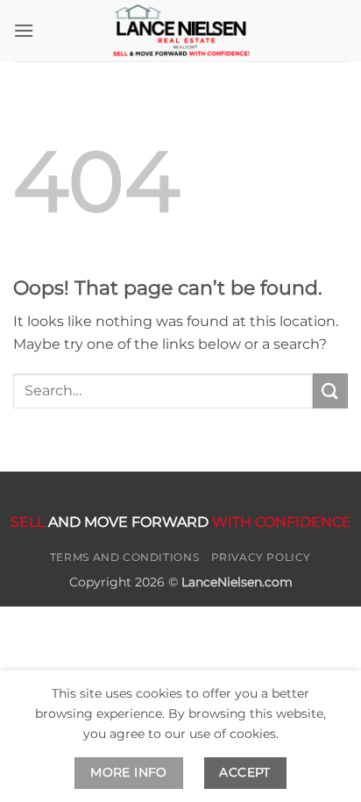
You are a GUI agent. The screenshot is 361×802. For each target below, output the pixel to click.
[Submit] (330, 390)
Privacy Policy (261, 557)
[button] (23, 30)
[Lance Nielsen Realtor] (180, 30)
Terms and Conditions (124, 557)
